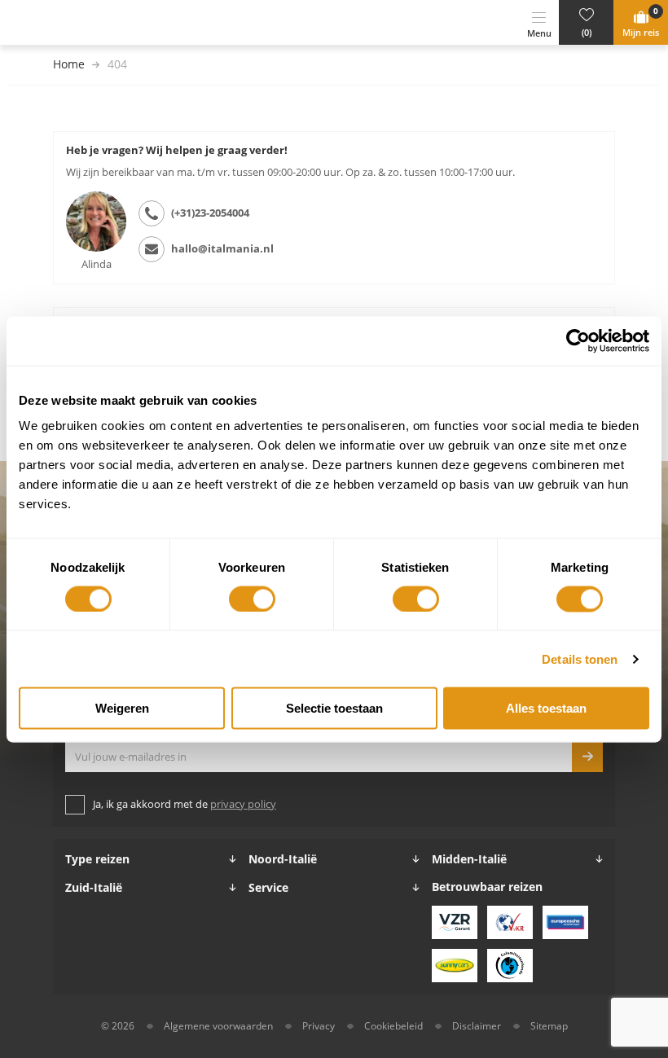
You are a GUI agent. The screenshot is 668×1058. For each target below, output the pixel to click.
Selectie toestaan (334, 708)
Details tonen (579, 658)
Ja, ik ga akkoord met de (184, 804)
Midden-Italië (469, 859)
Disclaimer (476, 1026)
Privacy (318, 1026)
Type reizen (97, 859)
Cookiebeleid (393, 1026)
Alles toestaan (546, 708)
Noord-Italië (282, 859)
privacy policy (243, 804)
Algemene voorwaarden (218, 1026)
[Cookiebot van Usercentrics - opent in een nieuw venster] (578, 340)
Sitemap (549, 1026)
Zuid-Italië (93, 887)
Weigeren (122, 708)
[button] (586, 22)
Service (268, 887)
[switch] (252, 599)
